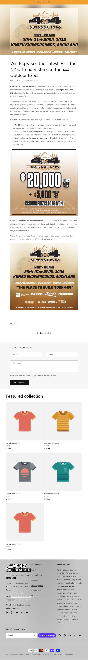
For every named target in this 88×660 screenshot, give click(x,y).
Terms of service (58, 654)
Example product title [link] (13, 443)
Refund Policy (36, 580)
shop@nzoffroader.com (21, 596)
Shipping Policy (37, 585)
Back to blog (45, 333)
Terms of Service (37, 575)
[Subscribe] (34, 635)
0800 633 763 (17, 593)
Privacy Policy (36, 591)
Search (33, 570)
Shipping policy (70, 654)
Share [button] (15, 323)
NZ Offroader (14, 654)
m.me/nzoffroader (23, 600)
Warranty (34, 596)
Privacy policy (47, 654)
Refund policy (36, 654)
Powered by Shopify (24, 654)
